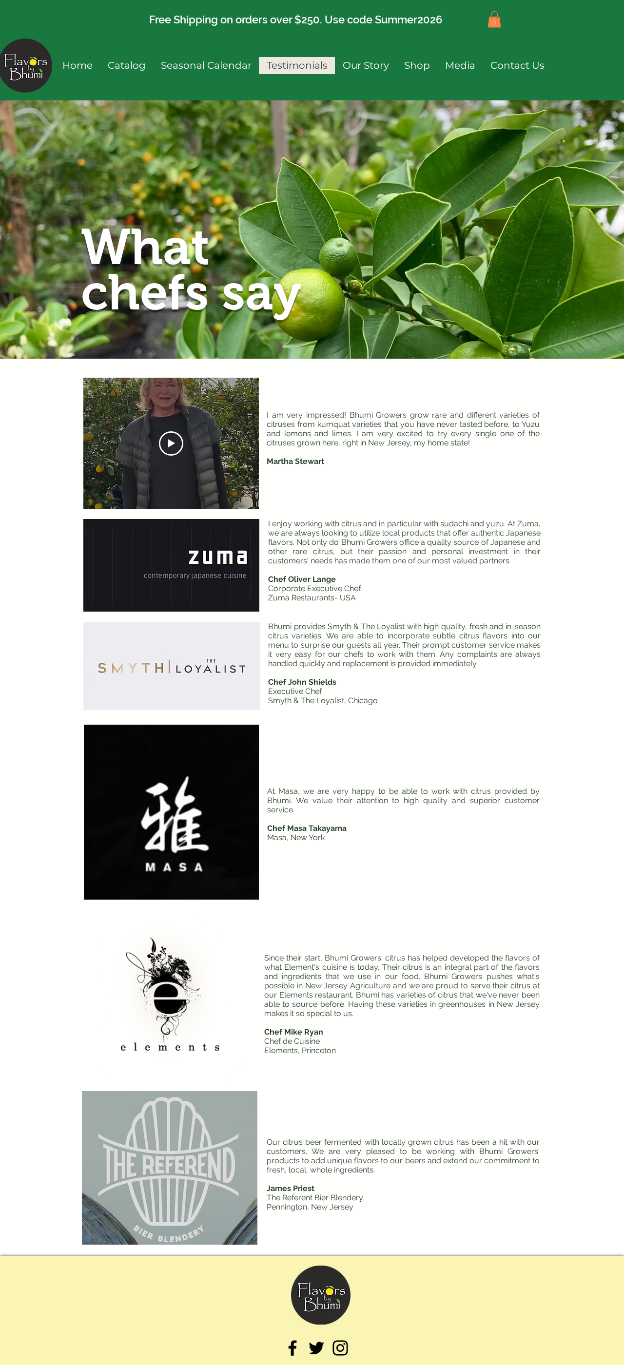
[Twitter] (316, 1348)
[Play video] (171, 443)
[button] (494, 19)
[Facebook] (292, 1348)
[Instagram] (340, 1348)
